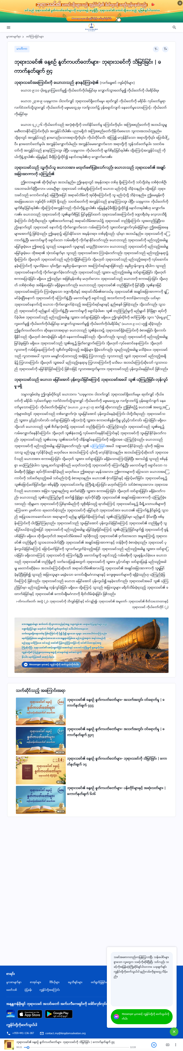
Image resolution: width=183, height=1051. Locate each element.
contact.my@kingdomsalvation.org (65, 1033)
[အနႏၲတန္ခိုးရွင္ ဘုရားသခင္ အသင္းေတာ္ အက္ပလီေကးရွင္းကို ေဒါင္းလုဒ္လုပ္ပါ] (10, 1014)
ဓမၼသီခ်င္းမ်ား (75, 982)
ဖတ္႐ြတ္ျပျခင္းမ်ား (100, 982)
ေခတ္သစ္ (11, 990)
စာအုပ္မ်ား (35, 982)
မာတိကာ (22, 49)
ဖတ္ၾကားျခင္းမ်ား (35, 37)
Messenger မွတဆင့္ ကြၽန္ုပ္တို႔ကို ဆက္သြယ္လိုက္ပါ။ (145, 1017)
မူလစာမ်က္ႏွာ (13, 37)
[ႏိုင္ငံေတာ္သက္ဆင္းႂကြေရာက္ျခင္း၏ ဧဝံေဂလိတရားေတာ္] (91, 27)
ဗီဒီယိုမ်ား (55, 982)
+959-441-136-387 (23, 1033)
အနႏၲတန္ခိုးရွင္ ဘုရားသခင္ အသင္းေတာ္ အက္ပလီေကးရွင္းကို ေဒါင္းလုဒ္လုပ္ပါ (57, 1004)
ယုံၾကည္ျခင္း (98, 446)
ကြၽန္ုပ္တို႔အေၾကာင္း (49, 990)
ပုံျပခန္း (28, 990)
